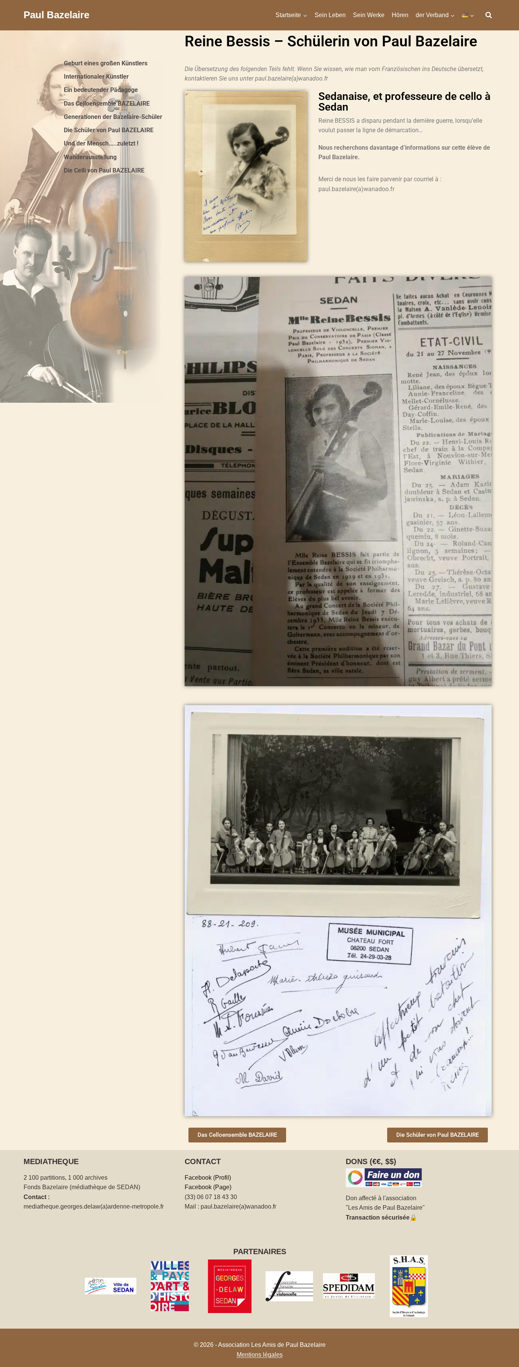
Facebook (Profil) (208, 1177)
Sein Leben (330, 15)
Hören (400, 15)
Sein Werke (369, 15)
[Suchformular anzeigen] (488, 15)
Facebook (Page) (208, 1187)
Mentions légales (260, 1354)
